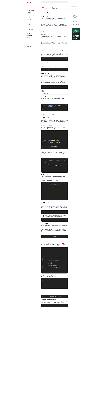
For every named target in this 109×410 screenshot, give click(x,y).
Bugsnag (46, 122)
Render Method (75, 21)
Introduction (44, 16)
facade (66, 245)
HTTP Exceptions (46, 203)
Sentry (50, 122)
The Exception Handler (47, 114)
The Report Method (45, 117)
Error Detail (43, 34)
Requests (29, 21)
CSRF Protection (30, 17)
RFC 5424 (60, 275)
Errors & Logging (30, 29)
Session (29, 26)
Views (29, 24)
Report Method (75, 20)
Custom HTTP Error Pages (46, 223)
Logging (43, 241)
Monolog (52, 24)
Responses (29, 22)
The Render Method (45, 174)
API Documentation (30, 44)
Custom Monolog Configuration (47, 96)
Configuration (45, 31)
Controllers (29, 19)
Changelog (29, 46)
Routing (29, 14)
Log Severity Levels (45, 73)
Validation (29, 27)
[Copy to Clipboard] (66, 58)
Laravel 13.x (60, 8)
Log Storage (43, 48)
